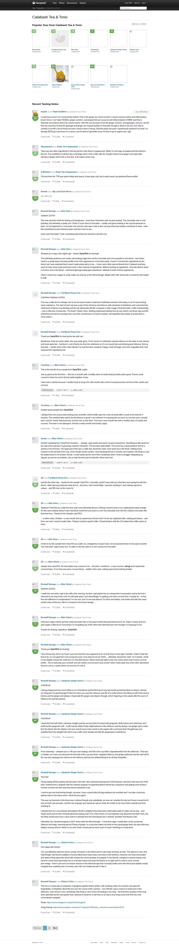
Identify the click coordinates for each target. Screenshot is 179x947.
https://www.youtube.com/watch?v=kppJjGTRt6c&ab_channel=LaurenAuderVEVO (88, 907)
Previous (37, 928)
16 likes (57, 635)
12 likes (57, 181)
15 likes (57, 671)
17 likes (57, 283)
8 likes (57, 529)
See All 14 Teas (139, 24)
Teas (55, 3)
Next (55, 928)
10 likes (57, 239)
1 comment (69, 136)
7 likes (57, 395)
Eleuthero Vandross (117, 85)
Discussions (72, 3)
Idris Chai (74, 50)
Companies (40, 8)
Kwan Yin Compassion (40, 85)
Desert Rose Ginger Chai (78, 86)
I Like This (53, 136)
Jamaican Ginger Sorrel (118, 50)
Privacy (134, 942)
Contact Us (142, 942)
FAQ (107, 942)
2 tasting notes (36, 87)
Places (62, 3)
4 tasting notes (95, 51)
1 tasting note (56, 87)
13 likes (57, 355)
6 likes (57, 493)
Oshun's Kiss (134, 50)
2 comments (69, 428)
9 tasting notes (36, 51)
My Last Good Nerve (98, 85)
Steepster (40, 3)
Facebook (114, 942)
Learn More (128, 3)
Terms (127, 942)
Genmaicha (95, 50)
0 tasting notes (75, 88)
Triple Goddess (57, 85)
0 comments (69, 162)
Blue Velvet (36, 50)
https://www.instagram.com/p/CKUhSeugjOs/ (66, 902)
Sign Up (137, 3)
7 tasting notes (56, 51)
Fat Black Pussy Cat (59, 50)
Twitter (121, 942)
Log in (144, 3)
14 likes (57, 322)
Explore (83, 3)
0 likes (57, 201)
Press (101, 942)
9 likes (57, 428)
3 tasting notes (134, 51)
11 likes (57, 136)
